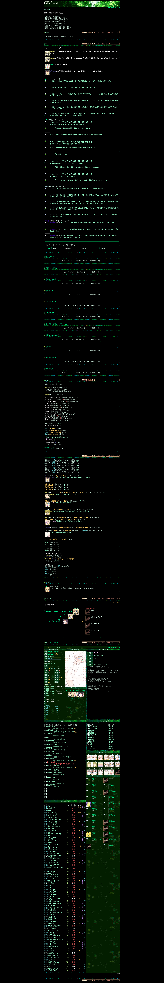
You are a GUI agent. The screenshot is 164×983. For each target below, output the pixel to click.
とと (100, 248)
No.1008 (112, 827)
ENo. (76, 690)
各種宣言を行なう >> (114, 7)
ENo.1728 (97, 797)
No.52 (112, 791)
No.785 (111, 833)
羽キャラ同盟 (49, 290)
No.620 (114, 803)
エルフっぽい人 (50, 301)
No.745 (112, 839)
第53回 (51, 642)
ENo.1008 (94, 827)
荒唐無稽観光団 (50, 279)
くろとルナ (48, 79)
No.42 (112, 809)
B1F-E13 (51, 654)
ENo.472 (97, 839)
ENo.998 (94, 833)
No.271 (111, 785)
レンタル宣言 (49, 313)
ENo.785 (94, 803)
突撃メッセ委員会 (51, 268)
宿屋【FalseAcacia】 (52, 335)
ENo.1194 (94, 809)
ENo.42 (93, 821)
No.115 (111, 797)
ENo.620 (95, 791)
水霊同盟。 (49, 346)
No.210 (112, 815)
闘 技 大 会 (50, 448)
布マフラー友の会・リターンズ (56, 324)
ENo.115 (94, 779)
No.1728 (111, 845)
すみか (50, 652)
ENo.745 (94, 785)
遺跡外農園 (49, 369)
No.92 (112, 821)
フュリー (50, 248)
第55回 (56, 642)
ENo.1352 (94, 815)
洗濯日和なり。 (50, 257)
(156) (51, 64)
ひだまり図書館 (50, 357)
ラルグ (47, 586)
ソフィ (47, 120)
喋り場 (56, 652)
